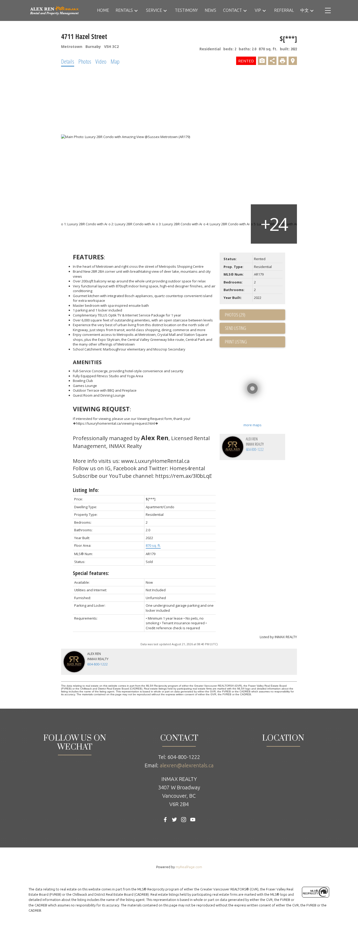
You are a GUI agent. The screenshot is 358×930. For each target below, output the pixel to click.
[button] (165, 819)
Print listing (236, 341)
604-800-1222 (255, 449)
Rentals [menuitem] (124, 10)
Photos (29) (235, 314)
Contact (232, 10)
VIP (258, 10)
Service (154, 10)
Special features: (91, 573)
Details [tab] (67, 61)
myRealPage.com (189, 867)
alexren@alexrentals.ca (187, 765)
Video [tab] (100, 61)
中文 (304, 10)
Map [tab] (115, 61)
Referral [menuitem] (284, 10)
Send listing (235, 328)
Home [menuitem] (103, 10)
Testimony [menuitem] (186, 10)
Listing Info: (86, 490)
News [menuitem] (210, 10)
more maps (252, 425)
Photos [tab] (84, 61)
